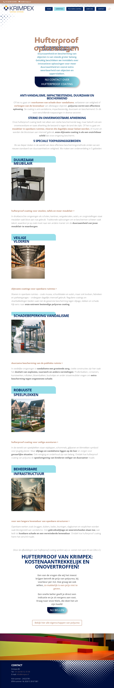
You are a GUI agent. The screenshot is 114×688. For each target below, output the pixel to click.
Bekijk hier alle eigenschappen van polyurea (57, 622)
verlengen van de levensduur (29, 105)
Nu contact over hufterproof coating (57, 82)
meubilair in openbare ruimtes (28, 128)
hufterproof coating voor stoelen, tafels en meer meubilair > (42, 210)
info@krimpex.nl (23, 674)
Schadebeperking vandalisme (41, 315)
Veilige (20, 237)
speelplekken (26, 394)
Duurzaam (23, 159)
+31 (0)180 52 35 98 (22, 672)
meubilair (23, 163)
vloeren (21, 241)
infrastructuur (29, 473)
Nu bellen (57, 610)
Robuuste (23, 390)
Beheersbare (25, 469)
